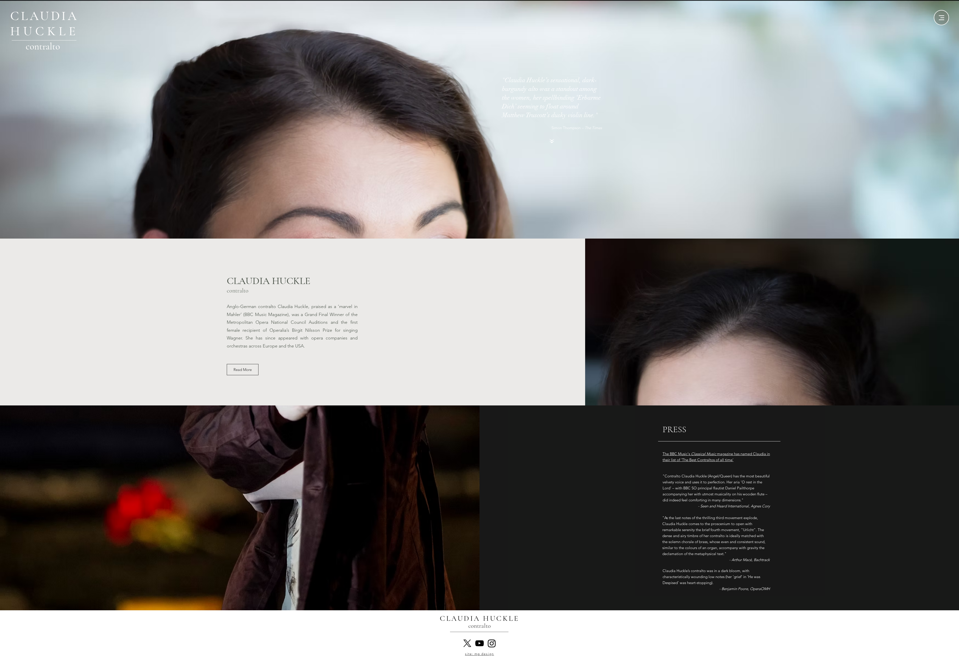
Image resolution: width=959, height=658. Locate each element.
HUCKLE (44, 31)
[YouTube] (479, 643)
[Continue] (552, 141)
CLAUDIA (44, 16)
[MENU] (941, 17)
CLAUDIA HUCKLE (268, 281)
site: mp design (479, 654)
